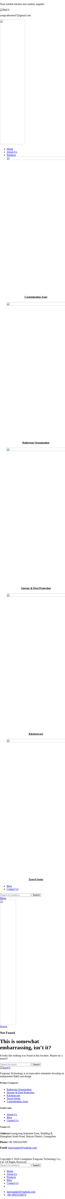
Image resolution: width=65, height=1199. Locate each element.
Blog (9, 1117)
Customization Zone (35, 297)
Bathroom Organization (35, 442)
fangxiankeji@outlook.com (22, 1147)
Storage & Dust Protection (36, 588)
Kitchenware (36, 733)
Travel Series (35, 879)
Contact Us (12, 1120)
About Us (12, 1114)
